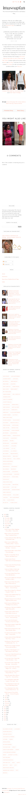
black (5, 62)
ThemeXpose (6, 792)
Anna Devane (6, 383)
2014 (5, 712)
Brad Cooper (6, 389)
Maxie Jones (15, 456)
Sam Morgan (15, 484)
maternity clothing (12, 754)
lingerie (17, 749)
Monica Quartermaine (8, 461)
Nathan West (14, 466)
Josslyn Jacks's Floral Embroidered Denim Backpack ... (13, 560)
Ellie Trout (15, 414)
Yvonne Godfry (13, 502)
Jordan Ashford (21, 102)
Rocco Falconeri (6, 484)
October (7, 522)
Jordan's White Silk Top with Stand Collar (12, 91)
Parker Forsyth (6, 476)
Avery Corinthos (6, 386)
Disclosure (4, 276)
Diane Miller (5, 412)
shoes (13, 762)
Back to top (21, 794)
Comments (7, 264)
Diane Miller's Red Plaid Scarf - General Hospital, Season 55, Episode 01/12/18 (14, 308)
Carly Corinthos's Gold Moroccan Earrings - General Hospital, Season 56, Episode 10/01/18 (11, 237)
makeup (4, 754)
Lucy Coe (13, 448)
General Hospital (10, 102)
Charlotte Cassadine (7, 399)
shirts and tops (10, 103)
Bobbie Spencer (15, 386)
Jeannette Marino (7, 435)
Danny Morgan (6, 407)
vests (17, 770)
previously (9, 64)
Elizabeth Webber (7, 414)
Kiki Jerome (5, 440)
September (8, 523)
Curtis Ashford (6, 404)
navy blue (11, 62)
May (6, 697)
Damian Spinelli (15, 404)
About (3, 274)
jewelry (14, 747)
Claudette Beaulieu (7, 402)
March (6, 701)
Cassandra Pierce (7, 396)
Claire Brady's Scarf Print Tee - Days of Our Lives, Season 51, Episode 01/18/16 (14, 338)
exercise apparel (6, 741)
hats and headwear (7, 744)
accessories (17, 729)
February (7, 703)
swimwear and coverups (8, 770)
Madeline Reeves (14, 453)
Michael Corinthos (7, 458)
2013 (5, 714)
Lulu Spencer (14, 451)
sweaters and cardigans (8, 767)
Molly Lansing (16, 458)
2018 (5, 516)
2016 (5, 708)
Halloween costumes (7, 729)
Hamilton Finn (6, 427)
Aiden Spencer (6, 376)
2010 (5, 720)
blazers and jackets (7, 731)
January (7, 705)
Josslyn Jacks (6, 438)
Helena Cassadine (15, 430)
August (7, 525)
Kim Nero (12, 440)
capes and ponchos (7, 734)
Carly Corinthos (16, 394)
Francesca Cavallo (14, 422)
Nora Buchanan (6, 471)
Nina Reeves (13, 469)
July (6, 527)
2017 (5, 707)
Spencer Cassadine (7, 494)
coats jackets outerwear (8, 736)
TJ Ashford (5, 497)
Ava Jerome (13, 383)
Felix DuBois (5, 422)
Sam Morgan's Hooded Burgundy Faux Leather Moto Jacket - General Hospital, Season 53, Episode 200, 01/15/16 (14, 362)
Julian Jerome (14, 438)
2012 (5, 716)
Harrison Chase (14, 427)
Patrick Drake (15, 476)
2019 (5, 514)
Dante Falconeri (15, 407)
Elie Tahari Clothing (15, 92)
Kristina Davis (6, 443)
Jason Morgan (13, 432)
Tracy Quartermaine (14, 497)
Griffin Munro (15, 425)
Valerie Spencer (10, 500)
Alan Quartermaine (15, 376)
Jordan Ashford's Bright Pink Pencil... (11, 142)
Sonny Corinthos (7, 492)
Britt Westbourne (7, 391)
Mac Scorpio (6, 453)
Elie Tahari (5, 60)
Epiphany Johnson (7, 420)
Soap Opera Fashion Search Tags (10, 279)
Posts (5, 261)
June (6, 695)
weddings (5, 772)
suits (15, 765)
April (6, 699)
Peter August (6, 479)
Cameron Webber (6, 394)
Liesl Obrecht (6, 445)
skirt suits (5, 765)
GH (16, 102)
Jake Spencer (5, 432)
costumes (5, 739)
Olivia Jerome (15, 471)
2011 (5, 718)
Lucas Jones (13, 445)
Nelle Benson (6, 469)
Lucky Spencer (6, 448)
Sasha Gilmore (6, 487)
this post (19, 66)
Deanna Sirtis (14, 409)
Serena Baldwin (6, 489)
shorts (18, 762)
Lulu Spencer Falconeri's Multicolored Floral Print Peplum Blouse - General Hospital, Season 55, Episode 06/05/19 (14, 293)
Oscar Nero (16, 474)
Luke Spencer (6, 451)
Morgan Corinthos (7, 463)
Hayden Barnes (6, 430)
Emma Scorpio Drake (7, 417)
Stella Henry (16, 494)
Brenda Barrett (14, 389)
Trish (4, 500)
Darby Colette (6, 409)
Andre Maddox (14, 381)
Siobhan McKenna (16, 489)
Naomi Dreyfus (6, 466)
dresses (11, 739)
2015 (5, 710)
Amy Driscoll (6, 381)
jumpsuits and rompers (8, 749)
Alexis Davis (15, 378)
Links (3, 282)
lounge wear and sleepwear (9, 752)
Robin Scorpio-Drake (7, 482)
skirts (11, 765)
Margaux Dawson (7, 456)
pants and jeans (6, 757)
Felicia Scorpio (16, 420)
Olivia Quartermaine (7, 474)
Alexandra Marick (7, 378)
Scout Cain (13, 487)
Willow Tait (5, 502)
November (7, 520)
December (7, 518)
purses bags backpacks (8, 760)
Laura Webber (14, 443)
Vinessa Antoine (18, 103)
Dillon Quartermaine (15, 412)
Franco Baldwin (6, 425)
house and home (6, 747)
